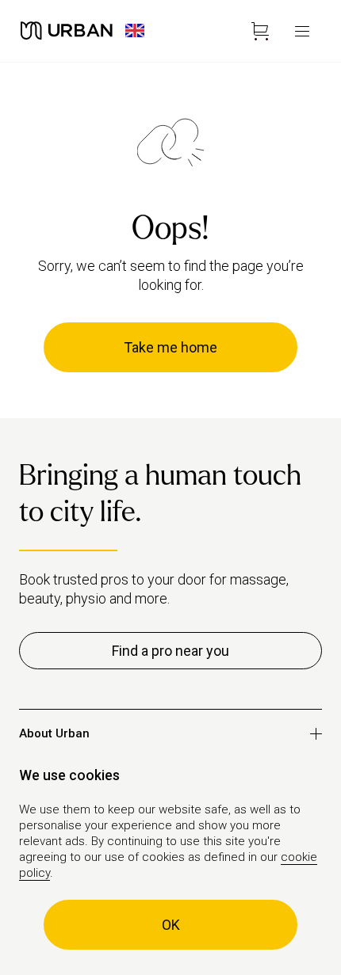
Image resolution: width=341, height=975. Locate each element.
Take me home (170, 347)
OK (171, 924)
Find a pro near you (170, 650)
